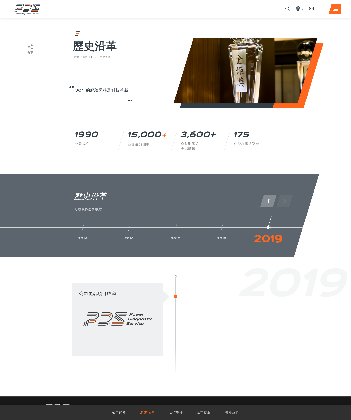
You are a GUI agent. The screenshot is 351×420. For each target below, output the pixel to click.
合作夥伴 (176, 412)
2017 (175, 238)
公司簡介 (119, 412)
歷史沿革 (147, 412)
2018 (221, 238)
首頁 (76, 57)
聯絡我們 (232, 412)
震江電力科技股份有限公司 (27, 9)
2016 (129, 238)
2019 (268, 238)
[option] (83, 230)
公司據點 (204, 412)
